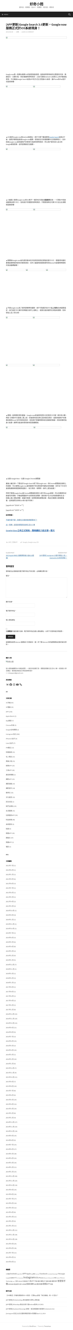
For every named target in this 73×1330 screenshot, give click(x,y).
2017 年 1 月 (10, 1010)
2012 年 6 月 (10, 1257)
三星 (16, 1281)
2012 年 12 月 (10, 1230)
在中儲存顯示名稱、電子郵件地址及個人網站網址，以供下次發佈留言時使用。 (35, 631)
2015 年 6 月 (10, 1095)
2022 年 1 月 (10, 874)
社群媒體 (24, 1284)
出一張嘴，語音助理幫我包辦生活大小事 (20, 525)
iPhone (40, 1278)
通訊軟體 (39, 1284)
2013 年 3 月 (10, 1217)
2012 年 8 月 (10, 1248)
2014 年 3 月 (10, 1163)
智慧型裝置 (10, 1284)
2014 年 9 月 (10, 1136)
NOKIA (58, 1278)
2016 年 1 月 (10, 1064)
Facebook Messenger (53, 1274)
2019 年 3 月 (10, 951)
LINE (55, 1278)
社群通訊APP (10, 815)
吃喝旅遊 (9, 752)
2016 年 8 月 (10, 1032)
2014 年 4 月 (10, 1158)
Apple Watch (10, 716)
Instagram (29, 1277)
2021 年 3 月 (10, 906)
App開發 (9, 721)
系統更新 (9, 824)
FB (59, 1274)
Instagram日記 (11, 734)
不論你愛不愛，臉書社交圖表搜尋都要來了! (21, 520)
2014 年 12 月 (10, 1122)
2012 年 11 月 (10, 1235)
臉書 (28, 1284)
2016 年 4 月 (10, 1050)
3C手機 (8, 703)
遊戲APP (9, 833)
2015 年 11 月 (10, 1073)
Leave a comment (27, 32)
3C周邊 (8, 1274)
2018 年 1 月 (10, 983)
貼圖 (7, 829)
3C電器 (8, 707)
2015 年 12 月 (10, 1068)
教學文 (8, 793)
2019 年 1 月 (10, 960)
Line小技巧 (9, 743)
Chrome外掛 (10, 725)
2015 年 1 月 (10, 1118)
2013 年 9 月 (10, 1190)
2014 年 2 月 (10, 1167)
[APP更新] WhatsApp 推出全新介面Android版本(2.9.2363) (24, 1304)
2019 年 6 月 (10, 938)
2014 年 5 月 (10, 1154)
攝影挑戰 (9, 784)
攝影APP (9, 779)
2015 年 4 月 (10, 1104)
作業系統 (20, 1281)
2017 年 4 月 (10, 1000)
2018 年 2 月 (10, 978)
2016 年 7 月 (10, 1037)
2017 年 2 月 (10, 1005)
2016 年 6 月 (10, 1041)
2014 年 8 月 (10, 1140)
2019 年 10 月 (10, 928)
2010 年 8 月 (10, 1262)
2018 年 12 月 (10, 965)
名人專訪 (9, 757)
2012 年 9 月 (10, 1244)
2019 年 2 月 (10, 955)
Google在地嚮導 (11, 730)
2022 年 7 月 (10, 865)
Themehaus (47, 1326)
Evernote (37, 1274)
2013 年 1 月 (10, 1226)
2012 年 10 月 (10, 1239)
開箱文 (8, 838)
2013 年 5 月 (10, 1208)
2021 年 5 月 (10, 897)
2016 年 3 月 (10, 1055)
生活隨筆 (9, 811)
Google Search (54, 137)
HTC (15, 1278)
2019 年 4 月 (10, 946)
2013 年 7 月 (10, 1199)
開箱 (51, 1284)
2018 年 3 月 (10, 973)
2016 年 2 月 (10, 1059)
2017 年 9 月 (10, 987)
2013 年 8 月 (10, 1194)
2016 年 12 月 (10, 1014)
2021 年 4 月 (10, 901)
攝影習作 (9, 788)
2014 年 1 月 (10, 1172)
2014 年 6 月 (10, 1149)
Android (13, 1273)
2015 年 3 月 (10, 1109)
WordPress (32, 1326)
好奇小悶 (36, 4)
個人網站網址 (10, 620)
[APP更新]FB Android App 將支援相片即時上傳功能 (23, 1300)
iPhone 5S (50, 1278)
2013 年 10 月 (10, 1185)
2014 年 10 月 (10, 1131)
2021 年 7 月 (10, 888)
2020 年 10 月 (10, 910)
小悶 (17, 32)
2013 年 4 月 (10, 1212)
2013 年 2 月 (10, 1221)
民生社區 (9, 802)
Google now (32, 542)
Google (25, 542)
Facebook (43, 1274)
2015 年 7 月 (10, 1091)
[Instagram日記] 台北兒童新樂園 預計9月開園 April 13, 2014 (25, 1313)
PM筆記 (8, 748)
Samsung (9, 1281)
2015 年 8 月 (10, 1086)
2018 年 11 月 (10, 969)
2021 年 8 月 (10, 883)
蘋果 (32, 1284)
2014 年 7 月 (10, 1145)
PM (61, 1278)
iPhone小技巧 (10, 739)
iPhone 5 (46, 1278)
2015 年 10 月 (10, 1077)
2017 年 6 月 (10, 996)
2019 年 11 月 (10, 924)
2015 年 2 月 (10, 1113)
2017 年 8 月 (10, 992)
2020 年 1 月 (10, 920)
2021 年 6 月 (10, 893)
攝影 (38, 1281)
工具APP (14, 542)
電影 (7, 847)
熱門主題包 (9, 806)
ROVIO (63, 1278)
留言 (8, 576)
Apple (28, 1274)
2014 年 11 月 (10, 1127)
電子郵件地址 (11, 611)
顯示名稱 (9, 602)
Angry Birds (19, 1274)
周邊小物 (9, 761)
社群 (20, 1284)
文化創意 (9, 797)
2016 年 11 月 (10, 1019)
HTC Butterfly (20, 1278)
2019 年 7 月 (10, 933)
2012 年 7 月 (10, 1253)
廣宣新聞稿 (9, 775)
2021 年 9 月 (10, 879)
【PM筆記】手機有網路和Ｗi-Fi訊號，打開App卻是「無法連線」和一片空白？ (32, 1295)
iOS (37, 542)
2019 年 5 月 (10, 942)
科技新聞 (9, 820)
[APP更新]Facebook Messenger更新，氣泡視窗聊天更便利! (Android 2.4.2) (30, 1309)
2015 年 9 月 (10, 1082)
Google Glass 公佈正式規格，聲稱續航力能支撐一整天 (30, 530)
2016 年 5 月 (10, 1046)
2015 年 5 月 (10, 1100)
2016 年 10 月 (10, 1023)
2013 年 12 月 (10, 1176)
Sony (13, 1281)
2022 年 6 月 (10, 870)
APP (9, 542)
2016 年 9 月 (10, 1028)
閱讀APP (9, 842)
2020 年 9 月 (10, 915)
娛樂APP (9, 766)
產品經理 (16, 1284)
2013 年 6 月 (10, 1203)
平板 (35, 1281)
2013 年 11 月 (10, 1181)
